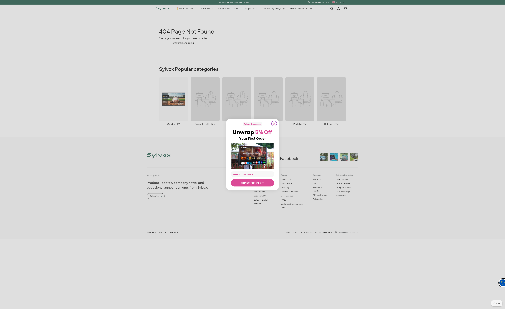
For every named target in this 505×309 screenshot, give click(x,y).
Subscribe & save (252, 124)
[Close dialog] (274, 123)
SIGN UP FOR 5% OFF (252, 183)
